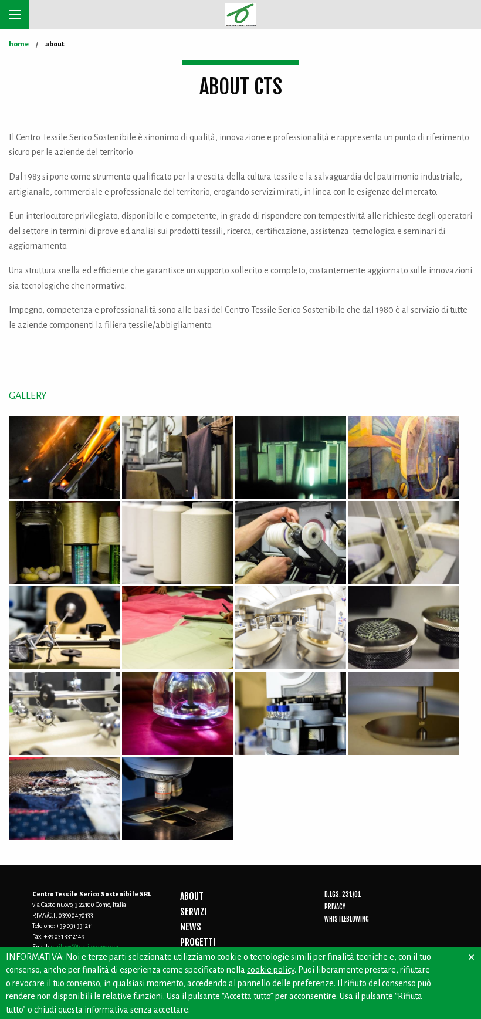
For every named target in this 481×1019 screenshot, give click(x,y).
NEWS (190, 927)
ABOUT (192, 896)
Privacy (334, 907)
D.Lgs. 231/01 (342, 895)
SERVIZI (193, 912)
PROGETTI (197, 942)
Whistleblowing (346, 919)
